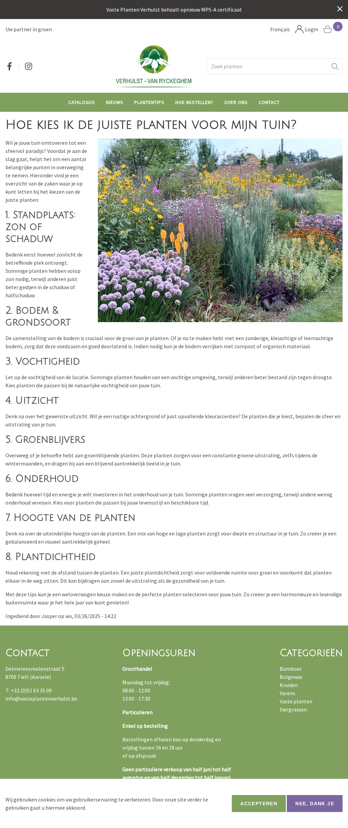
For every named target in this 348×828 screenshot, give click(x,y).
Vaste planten (296, 701)
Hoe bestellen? (194, 102)
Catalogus (81, 102)
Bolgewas (291, 676)
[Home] (154, 66)
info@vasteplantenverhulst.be (41, 698)
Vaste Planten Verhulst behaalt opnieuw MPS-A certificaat (174, 9)
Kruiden (289, 685)
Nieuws (114, 102)
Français (280, 29)
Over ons (236, 102)
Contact (269, 102)
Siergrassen (293, 709)
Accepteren (258, 803)
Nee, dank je (314, 803)
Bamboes (291, 668)
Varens (287, 693)
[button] (335, 66)
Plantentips (149, 102)
